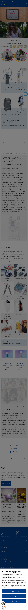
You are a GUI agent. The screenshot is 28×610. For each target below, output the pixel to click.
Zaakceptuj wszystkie (14, 601)
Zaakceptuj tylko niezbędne (14, 591)
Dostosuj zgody (14, 596)
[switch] (3, 608)
